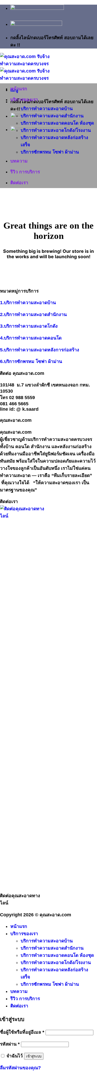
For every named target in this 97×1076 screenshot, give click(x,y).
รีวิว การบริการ (25, 171)
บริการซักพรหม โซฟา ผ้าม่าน (50, 152)
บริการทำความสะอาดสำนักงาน (52, 115)
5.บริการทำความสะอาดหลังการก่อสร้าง (39, 349)
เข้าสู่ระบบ (33, 1056)
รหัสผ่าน (10, 1044)
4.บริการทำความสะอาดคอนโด (31, 338)
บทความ (19, 161)
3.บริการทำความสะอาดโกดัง (29, 326)
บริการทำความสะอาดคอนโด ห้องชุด (57, 123)
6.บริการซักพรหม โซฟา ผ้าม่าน (31, 361)
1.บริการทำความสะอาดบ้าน (28, 302)
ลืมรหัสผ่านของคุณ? (20, 1067)
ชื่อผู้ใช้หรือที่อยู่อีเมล (22, 1032)
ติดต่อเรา (19, 182)
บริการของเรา (24, 99)
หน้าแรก (18, 88)
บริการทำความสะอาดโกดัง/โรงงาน (56, 130)
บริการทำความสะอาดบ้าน (47, 108)
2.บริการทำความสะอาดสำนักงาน (33, 314)
